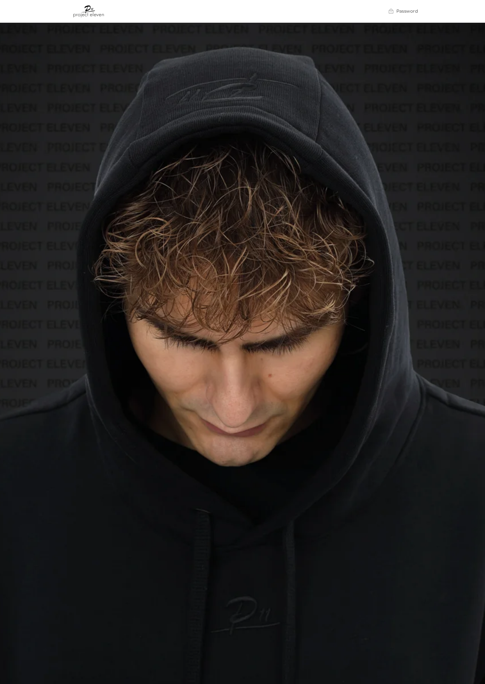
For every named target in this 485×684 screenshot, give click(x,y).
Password (407, 11)
